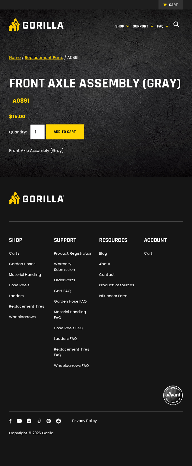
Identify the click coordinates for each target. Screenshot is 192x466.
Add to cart (65, 131)
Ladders (16, 295)
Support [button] (140, 26)
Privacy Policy (84, 420)
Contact (107, 274)
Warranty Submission (64, 266)
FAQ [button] (160, 26)
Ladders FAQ (65, 338)
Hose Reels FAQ (68, 328)
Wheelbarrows (22, 316)
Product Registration (73, 253)
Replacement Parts (44, 57)
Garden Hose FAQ (70, 301)
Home (15, 57)
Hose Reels (19, 285)
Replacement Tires (26, 306)
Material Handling (25, 274)
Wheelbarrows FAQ (71, 365)
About (104, 263)
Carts (14, 253)
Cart (173, 4)
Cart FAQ (62, 290)
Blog (103, 253)
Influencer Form (113, 295)
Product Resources (116, 285)
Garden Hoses (22, 263)
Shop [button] (119, 26)
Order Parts (64, 280)
